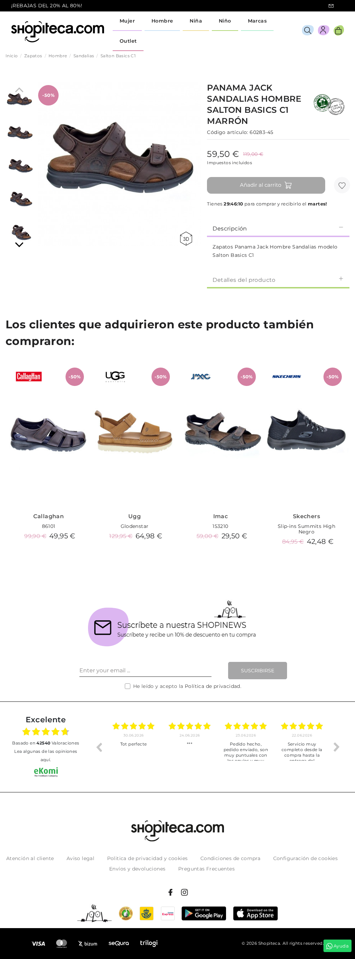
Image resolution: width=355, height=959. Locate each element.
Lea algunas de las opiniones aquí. (45, 755)
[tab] (278, 228)
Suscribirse (257, 670)
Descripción (230, 228)
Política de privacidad (212, 686)
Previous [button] (99, 747)
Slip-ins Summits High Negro (306, 529)
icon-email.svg (331, 6)
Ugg (134, 516)
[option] (133, 747)
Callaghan (48, 516)
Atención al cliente (30, 858)
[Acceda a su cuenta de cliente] (323, 31)
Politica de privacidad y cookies (147, 858)
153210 (220, 526)
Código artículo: (227, 132)
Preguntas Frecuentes (206, 869)
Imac (220, 516)
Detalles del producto (244, 280)
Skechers (306, 516)
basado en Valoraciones (45, 743)
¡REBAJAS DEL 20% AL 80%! (47, 5)
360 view (187, 239)
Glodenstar (135, 526)
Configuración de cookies (305, 858)
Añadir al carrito (260, 185)
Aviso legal (80, 858)
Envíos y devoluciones (137, 869)
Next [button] (337, 747)
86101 (48, 526)
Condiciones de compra (230, 858)
